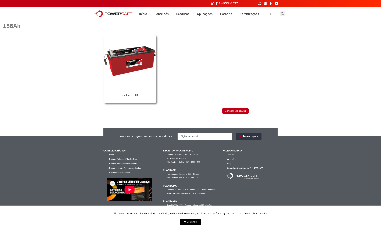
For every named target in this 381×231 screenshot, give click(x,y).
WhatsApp (231, 159)
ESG (269, 14)
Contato (230, 154)
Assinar (250, 136)
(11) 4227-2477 (245, 168)
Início (143, 14)
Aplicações (205, 14)
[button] (282, 13)
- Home (111, 154)
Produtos (182, 14)
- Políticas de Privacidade (119, 173)
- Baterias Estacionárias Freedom (122, 163)
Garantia (226, 14)
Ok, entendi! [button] (190, 222)
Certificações (249, 14)
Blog (229, 163)
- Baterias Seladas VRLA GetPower (123, 159)
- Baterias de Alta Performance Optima (124, 168)
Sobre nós (161, 14)
